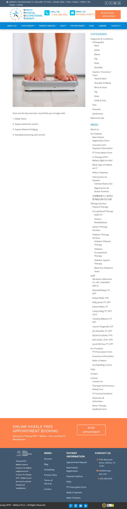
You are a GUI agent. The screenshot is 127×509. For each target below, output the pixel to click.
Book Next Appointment (108, 14)
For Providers (77, 25)
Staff (62, 25)
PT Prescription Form (102, 152)
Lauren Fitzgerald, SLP (102, 326)
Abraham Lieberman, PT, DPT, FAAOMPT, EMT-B (102, 282)
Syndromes (97, 113)
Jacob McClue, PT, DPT (102, 344)
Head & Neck (100, 78)
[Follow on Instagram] (119, 3)
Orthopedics (98, 42)
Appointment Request (76, 462)
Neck (96, 45)
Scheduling (49, 469)
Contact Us (97, 381)
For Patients (27, 25)
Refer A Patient (73, 497)
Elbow (97, 54)
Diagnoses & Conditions (102, 39)
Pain (94, 104)
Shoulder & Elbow (102, 83)
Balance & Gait (97, 118)
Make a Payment (100, 172)
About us (11, 25)
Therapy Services (47, 25)
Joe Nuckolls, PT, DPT (102, 331)
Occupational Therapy (102, 211)
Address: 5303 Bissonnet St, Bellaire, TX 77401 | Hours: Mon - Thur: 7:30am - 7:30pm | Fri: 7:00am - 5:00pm (50, 3)
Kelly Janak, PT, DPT (101, 302)
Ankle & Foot (100, 100)
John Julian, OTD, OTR (102, 339)
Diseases (96, 109)
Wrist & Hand (100, 87)
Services (48, 458)
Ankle (96, 50)
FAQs (91, 25)
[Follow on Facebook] (106, 3)
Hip (95, 58)
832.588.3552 (106, 478)
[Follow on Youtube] (114, 3)
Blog (46, 464)
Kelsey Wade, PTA (100, 298)
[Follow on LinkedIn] (86, 506)
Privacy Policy (50, 475)
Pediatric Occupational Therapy (100, 252)
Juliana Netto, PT (100, 306)
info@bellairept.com (87, 14)
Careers (102, 25)
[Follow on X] (110, 3)
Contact (115, 25)
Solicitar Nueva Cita (103, 183)
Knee (96, 63)
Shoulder (98, 67)
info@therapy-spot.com (105, 472)
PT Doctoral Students (102, 393)
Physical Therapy (100, 207)
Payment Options (74, 476)
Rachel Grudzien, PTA (102, 335)
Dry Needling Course (102, 365)
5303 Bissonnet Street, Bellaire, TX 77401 (107, 462)
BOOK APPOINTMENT (91, 430)
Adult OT (98, 214)
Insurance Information (103, 356)
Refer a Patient (99, 360)
